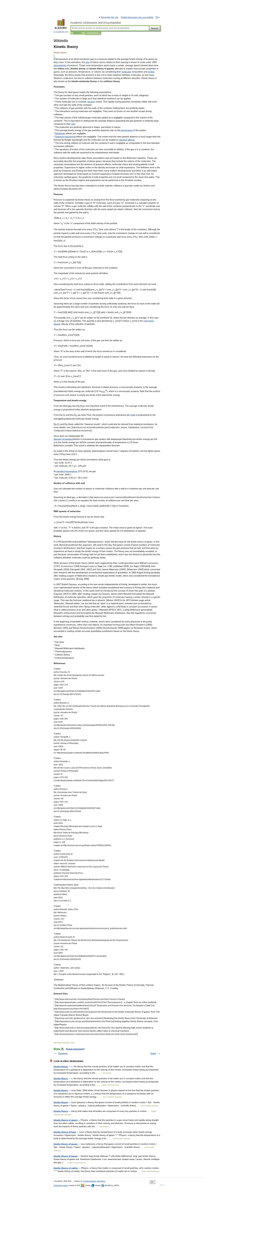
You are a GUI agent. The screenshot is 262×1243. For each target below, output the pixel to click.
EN (157, 17)
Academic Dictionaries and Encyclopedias (95, 22)
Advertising (101, 1181)
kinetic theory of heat (65, 1132)
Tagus (153, 1053)
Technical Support (89, 1181)
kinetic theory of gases (65, 1120)
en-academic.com (61, 32)
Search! (154, 28)
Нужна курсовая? (75, 1049)
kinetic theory (61, 1066)
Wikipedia (77, 33)
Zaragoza (62, 1053)
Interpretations (93, 33)
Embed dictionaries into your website (137, 17)
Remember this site (109, 17)
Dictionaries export (60, 1185)
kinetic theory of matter (66, 1168)
